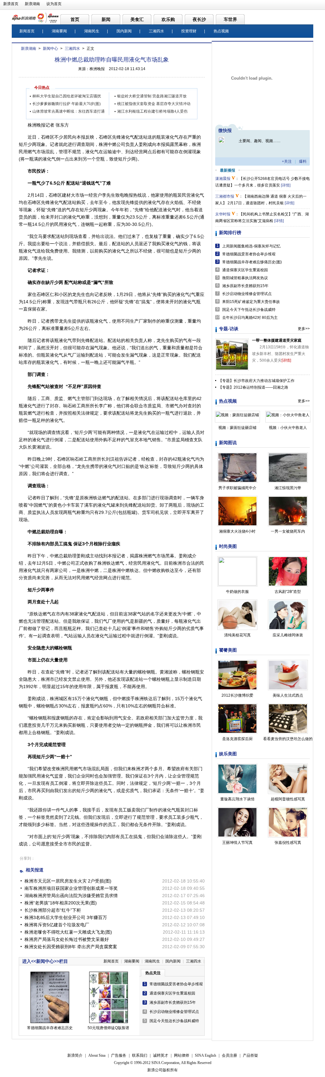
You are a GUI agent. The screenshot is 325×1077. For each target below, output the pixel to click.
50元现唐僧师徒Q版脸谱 (108, 1028)
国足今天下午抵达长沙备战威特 (248, 309)
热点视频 (221, 31)
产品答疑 (250, 1055)
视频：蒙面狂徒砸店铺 (237, 427)
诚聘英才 (160, 1055)
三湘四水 (156, 31)
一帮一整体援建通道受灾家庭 (277, 340)
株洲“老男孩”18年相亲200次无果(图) (60, 902)
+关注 (287, 161)
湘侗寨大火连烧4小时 (237, 531)
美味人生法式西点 (288, 695)
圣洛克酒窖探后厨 (237, 739)
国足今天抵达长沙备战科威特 (174, 1021)
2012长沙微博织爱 (237, 695)
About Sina (96, 1055)
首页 (74, 19)
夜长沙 (199, 19)
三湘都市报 (224, 196)
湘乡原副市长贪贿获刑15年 (172, 1002)
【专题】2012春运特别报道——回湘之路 (253, 387)
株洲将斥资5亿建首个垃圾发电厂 (56, 924)
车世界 (230, 19)
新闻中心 (50, 48)
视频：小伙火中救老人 (288, 427)
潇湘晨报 (222, 178)
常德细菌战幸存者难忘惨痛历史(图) (252, 262)
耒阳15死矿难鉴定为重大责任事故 (251, 301)
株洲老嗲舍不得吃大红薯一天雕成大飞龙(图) (68, 932)
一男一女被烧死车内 (288, 531)
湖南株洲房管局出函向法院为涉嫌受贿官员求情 (71, 895)
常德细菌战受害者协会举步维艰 (176, 984)
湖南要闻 (59, 31)
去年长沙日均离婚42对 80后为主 (250, 317)
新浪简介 (75, 1055)
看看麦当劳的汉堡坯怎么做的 (288, 739)
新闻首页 (27, 31)
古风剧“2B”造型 (288, 591)
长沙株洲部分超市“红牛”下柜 (52, 910)
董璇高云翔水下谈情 (237, 799)
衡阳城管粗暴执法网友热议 (245, 278)
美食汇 (137, 19)
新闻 (106, 19)
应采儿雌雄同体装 (288, 635)
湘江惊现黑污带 (288, 488)
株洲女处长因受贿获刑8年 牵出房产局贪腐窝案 (70, 946)
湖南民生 (91, 31)
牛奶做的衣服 (237, 591)
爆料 (303, 161)
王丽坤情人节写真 (237, 842)
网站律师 (181, 1055)
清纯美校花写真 (237, 635)
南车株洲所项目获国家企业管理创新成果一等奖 (71, 888)
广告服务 (118, 1055)
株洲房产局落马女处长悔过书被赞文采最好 (66, 939)
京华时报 (222, 214)
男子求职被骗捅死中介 (237, 488)
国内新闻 (124, 31)
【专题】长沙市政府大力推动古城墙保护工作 (256, 380)
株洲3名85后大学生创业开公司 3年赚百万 (65, 917)
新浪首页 (10, 4)
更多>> (304, 328)
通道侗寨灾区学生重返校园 (172, 993)
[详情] (285, 185)
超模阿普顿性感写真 (288, 799)
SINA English (205, 1055)
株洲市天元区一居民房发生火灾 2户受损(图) (67, 880)
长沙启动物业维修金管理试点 (174, 1011)
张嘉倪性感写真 (288, 842)
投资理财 (188, 31)
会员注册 (229, 1055)
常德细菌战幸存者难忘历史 (50, 1028)
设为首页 (54, 4)
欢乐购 (168, 19)
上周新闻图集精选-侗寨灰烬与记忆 (251, 246)
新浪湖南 (32, 4)
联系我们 (139, 1055)
